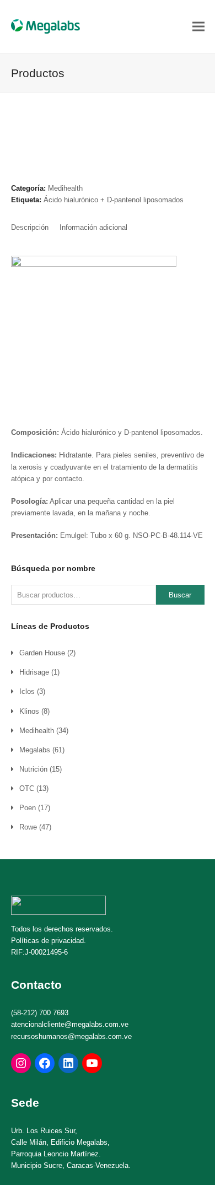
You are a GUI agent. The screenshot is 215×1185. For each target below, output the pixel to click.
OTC (26, 788)
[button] (198, 26)
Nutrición (33, 769)
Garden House (42, 653)
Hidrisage (34, 672)
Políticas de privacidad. (48, 940)
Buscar (180, 595)
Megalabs (34, 750)
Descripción (30, 227)
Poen (27, 808)
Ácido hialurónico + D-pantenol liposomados (114, 200)
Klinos (29, 711)
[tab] (30, 228)
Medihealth (65, 188)
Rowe (28, 827)
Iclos (27, 691)
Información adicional (93, 227)
